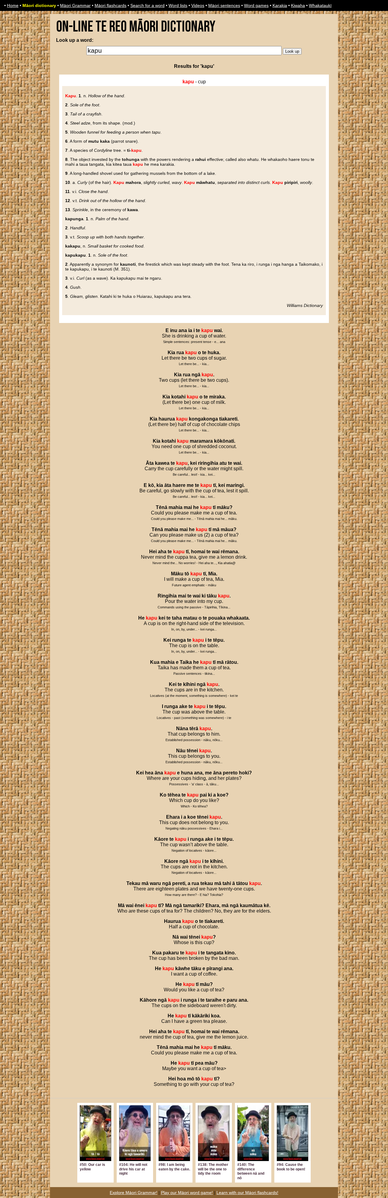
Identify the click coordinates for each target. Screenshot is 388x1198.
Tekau (133, 883)
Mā (121, 905)
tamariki (192, 905)
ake (183, 706)
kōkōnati (224, 441)
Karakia (280, 5)
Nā (175, 937)
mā (215, 529)
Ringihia (167, 595)
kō (151, 485)
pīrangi (214, 968)
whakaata (238, 618)
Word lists (178, 5)
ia (190, 330)
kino (230, 952)
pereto (230, 772)
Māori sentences (224, 5)
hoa (181, 1078)
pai (203, 794)
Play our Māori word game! (187, 1192)
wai (218, 330)
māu (205, 984)
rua (180, 352)
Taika (186, 662)
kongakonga (203, 418)
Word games (256, 5)
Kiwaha (298, 5)
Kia (171, 352)
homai (198, 551)
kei (193, 463)
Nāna (182, 728)
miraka (217, 396)
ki (204, 595)
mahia (175, 507)
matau (190, 618)
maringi (234, 485)
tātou (242, 883)
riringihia (208, 463)
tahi (226, 883)
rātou (231, 662)
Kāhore (148, 1000)
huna (187, 772)
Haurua (172, 921)
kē (266, 905)
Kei (167, 640)
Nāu (181, 750)
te (198, 330)
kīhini (189, 684)
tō (187, 573)
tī (214, 485)
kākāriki (201, 1015)
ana (183, 330)
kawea (162, 463)
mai (188, 507)
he (196, 507)
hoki (244, 772)
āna (159, 772)
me (190, 485)
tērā (193, 728)
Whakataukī (320, 5)
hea (149, 772)
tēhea (174, 794)
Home (12, 5)
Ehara (173, 817)
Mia (212, 573)
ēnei (139, 905)
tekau (206, 883)
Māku (177, 573)
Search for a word (147, 5)
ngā (196, 374)
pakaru (171, 952)
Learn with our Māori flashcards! (247, 1192)
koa (215, 1015)
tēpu (218, 640)
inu (173, 330)
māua (227, 529)
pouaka (217, 618)
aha (162, 551)
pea (199, 1063)
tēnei (192, 750)
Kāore (161, 839)
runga (179, 640)
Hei (153, 551)
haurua (167, 418)
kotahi (178, 396)
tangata (214, 952)
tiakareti (228, 418)
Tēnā (161, 507)
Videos (197, 5)
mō (190, 1078)
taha (177, 618)
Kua (154, 662)
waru (155, 883)
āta (167, 485)
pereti (178, 883)
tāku (212, 595)
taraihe (214, 1000)
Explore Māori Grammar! (133, 1192)
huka (213, 352)
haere (179, 485)
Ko (163, 794)
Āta (150, 463)
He (141, 618)
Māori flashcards (110, 5)
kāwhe (182, 968)
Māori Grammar (75, 5)
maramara (201, 441)
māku (223, 507)
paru (232, 1000)
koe (221, 794)
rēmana (229, 551)
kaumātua (251, 905)
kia (159, 485)
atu (223, 463)
